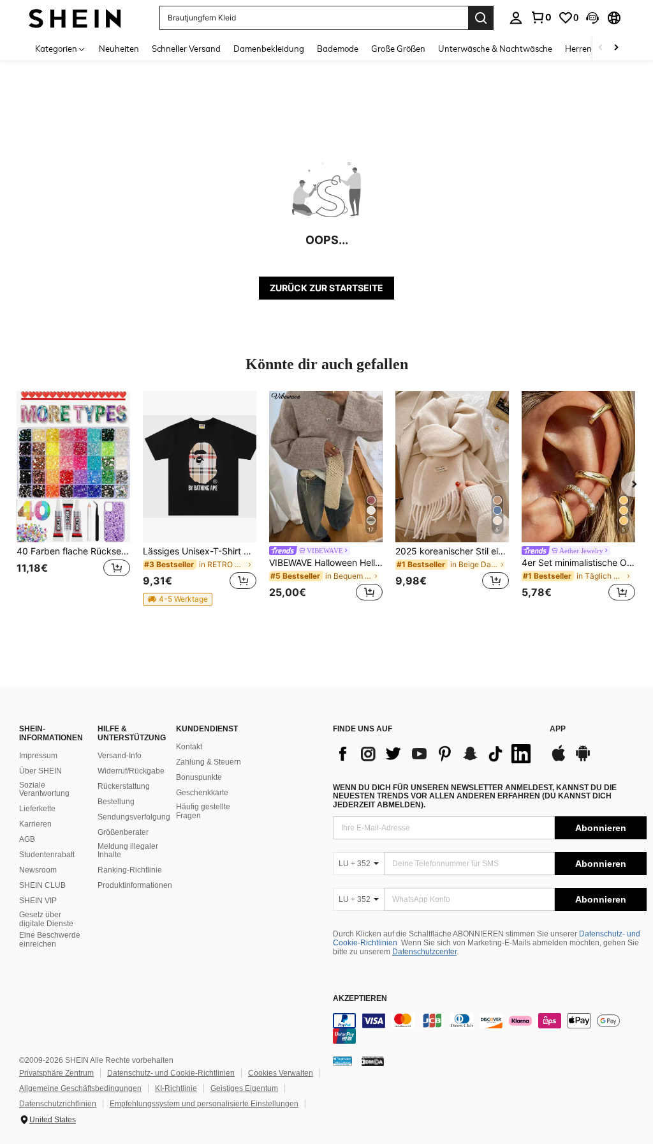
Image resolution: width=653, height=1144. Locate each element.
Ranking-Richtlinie (130, 870)
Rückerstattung (124, 786)
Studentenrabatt (47, 854)
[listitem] (73, 498)
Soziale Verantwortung (44, 789)
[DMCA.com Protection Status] (373, 1060)
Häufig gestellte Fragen (203, 811)
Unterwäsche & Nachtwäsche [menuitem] (495, 48)
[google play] (583, 759)
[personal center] (516, 18)
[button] (592, 18)
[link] (541, 17)
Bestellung (116, 801)
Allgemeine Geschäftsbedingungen (80, 1088)
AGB (27, 839)
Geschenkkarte (202, 792)
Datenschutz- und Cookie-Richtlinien (171, 1073)
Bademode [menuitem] (337, 48)
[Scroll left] (600, 48)
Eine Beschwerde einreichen (49, 940)
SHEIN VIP (38, 900)
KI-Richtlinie (176, 1088)
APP (558, 729)
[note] (177, 599)
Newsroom (38, 870)
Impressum (38, 755)
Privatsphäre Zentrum (56, 1073)
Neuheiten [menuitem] (119, 48)
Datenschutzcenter (424, 951)
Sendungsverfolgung (134, 816)
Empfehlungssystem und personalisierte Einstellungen (204, 1103)
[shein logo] (75, 17)
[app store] (559, 759)
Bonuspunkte (199, 777)
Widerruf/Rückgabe (131, 770)
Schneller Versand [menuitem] (186, 48)
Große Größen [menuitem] (398, 48)
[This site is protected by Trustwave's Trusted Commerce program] (342, 1060)
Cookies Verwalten (280, 1073)
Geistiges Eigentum (244, 1088)
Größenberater (123, 832)
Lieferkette (37, 808)
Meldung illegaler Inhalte (128, 851)
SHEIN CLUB (42, 885)
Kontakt (189, 746)
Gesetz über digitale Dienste (46, 919)
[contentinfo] (490, 1028)
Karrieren (35, 824)
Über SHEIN (40, 770)
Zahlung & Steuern (208, 762)
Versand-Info (120, 755)
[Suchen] (481, 18)
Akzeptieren (360, 999)
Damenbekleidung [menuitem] (268, 48)
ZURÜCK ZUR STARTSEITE (326, 287)
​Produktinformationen (135, 885)
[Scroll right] (616, 48)
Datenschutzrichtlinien (57, 1103)
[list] (435, 753)
